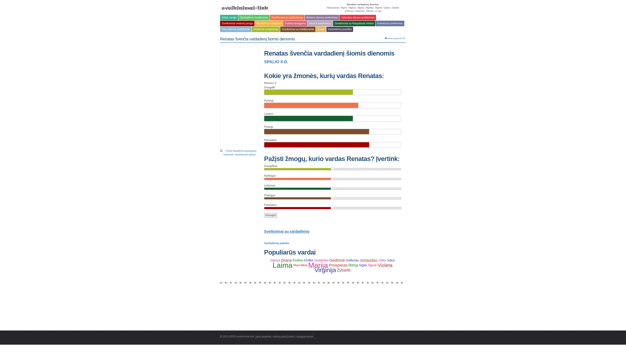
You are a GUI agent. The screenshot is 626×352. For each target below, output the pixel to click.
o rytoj (378, 11)
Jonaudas (369, 260)
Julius (391, 260)
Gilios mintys (229, 17)
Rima (353, 265)
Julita (382, 260)
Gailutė (395, 7)
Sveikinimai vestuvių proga (237, 23)
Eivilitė (308, 260)
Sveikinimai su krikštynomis (298, 29)
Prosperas (338, 265)
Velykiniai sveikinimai (265, 29)
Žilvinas (370, 11)
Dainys (275, 260)
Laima (282, 265)
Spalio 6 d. (276, 61)
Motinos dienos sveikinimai (322, 17)
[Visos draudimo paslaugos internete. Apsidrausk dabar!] (239, 152)
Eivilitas (298, 260)
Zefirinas (349, 11)
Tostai (320, 29)
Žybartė (344, 270)
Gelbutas (352, 260)
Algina (344, 7)
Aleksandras (333, 7)
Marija (318, 265)
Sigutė (372, 265)
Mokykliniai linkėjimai (268, 23)
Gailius (386, 7)
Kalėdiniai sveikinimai (390, 23)
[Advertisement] (239, 96)
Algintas (370, 7)
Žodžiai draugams (295, 23)
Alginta (360, 7)
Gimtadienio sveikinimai (254, 17)
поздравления (304, 336)
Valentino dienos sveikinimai (357, 17)
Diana (286, 260)
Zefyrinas (360, 11)
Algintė (378, 7)
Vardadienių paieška (340, 29)
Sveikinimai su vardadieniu (286, 231)
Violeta (385, 265)
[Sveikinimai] (245, 8)
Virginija (325, 270)
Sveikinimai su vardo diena (287, 17)
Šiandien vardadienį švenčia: (363, 4)
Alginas (352, 7)
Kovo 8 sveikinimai (320, 23)
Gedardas (321, 260)
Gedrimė (337, 260)
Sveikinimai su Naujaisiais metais (354, 23)
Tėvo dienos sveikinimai (236, 29)
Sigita (363, 265)
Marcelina (300, 265)
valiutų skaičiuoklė (283, 336)
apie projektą (263, 336)
